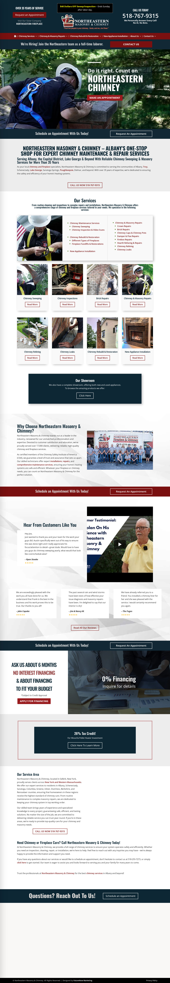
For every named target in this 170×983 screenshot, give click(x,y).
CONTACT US (131, 44)
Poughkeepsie (66, 170)
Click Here (85, 395)
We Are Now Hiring (98, 927)
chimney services (94, 873)
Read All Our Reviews (85, 627)
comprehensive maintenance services (35, 464)
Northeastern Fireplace (29, 23)
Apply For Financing (34, 701)
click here (21, 862)
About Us (134, 36)
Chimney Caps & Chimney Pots (131, 232)
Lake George (36, 170)
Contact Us (148, 36)
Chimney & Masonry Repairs (52, 36)
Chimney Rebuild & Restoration (84, 36)
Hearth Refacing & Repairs (129, 243)
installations (56, 461)
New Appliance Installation (116, 36)
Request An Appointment (131, 133)
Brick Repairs (123, 229)
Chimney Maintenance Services (84, 223)
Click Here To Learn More (85, 745)
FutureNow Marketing (83, 980)
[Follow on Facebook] (22, 937)
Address (57, 917)
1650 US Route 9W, (62, 920)
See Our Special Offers (100, 930)
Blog (91, 933)
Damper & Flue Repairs (128, 236)
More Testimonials (98, 924)
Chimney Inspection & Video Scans (88, 230)
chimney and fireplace (39, 166)
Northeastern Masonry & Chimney (58, 873)
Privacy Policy (151, 980)
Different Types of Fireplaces (85, 240)
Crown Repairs (124, 226)
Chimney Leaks (124, 249)
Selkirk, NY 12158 (62, 923)
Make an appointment (104, 97)
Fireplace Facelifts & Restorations (87, 244)
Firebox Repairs (124, 239)
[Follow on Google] (28, 937)
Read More (32, 304)
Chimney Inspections (67, 298)
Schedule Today (138, 922)
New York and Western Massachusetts (63, 782)
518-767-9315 (140, 16)
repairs (66, 461)
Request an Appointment (29, 15)
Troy (145, 166)
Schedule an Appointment (120, 896)
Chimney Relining (125, 246)
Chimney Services (26, 36)
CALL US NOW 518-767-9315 (85, 185)
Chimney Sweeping (81, 226)
